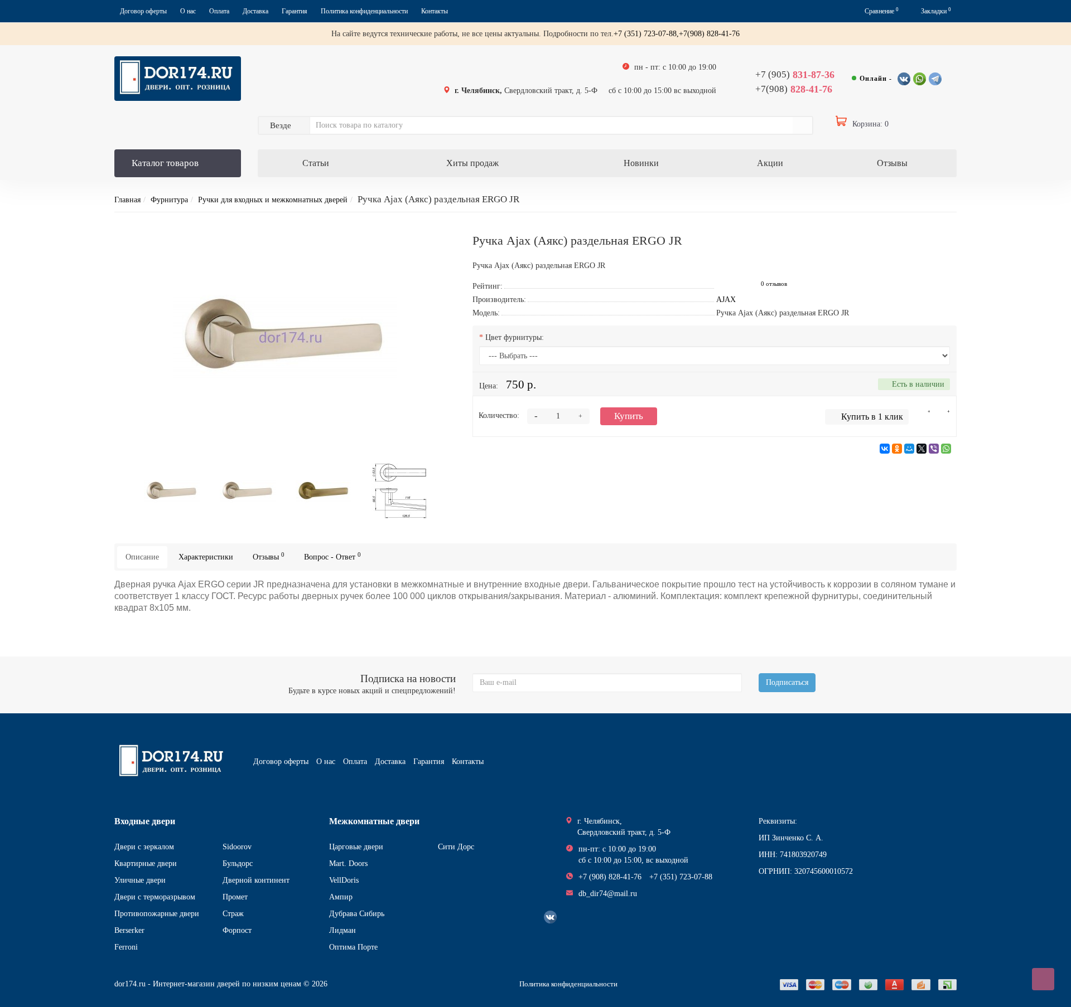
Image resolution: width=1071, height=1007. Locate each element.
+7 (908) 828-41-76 (609, 877)
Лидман (342, 930)
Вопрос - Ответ (332, 556)
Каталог (165, 163)
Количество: (499, 415)
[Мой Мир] (909, 449)
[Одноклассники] (897, 449)
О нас (188, 11)
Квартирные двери (145, 863)
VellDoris (344, 880)
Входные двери (144, 821)
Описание (142, 557)
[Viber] (934, 449)
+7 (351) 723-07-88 (680, 877)
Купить (628, 416)
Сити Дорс (456, 847)
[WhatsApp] (946, 449)
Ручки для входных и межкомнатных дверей (273, 200)
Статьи (315, 163)
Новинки (641, 163)
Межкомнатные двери (374, 821)
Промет (235, 897)
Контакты (434, 11)
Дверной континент (256, 880)
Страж (233, 913)
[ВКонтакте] (885, 449)
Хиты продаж (472, 163)
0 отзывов (774, 284)
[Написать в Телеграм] (935, 78)
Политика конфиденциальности (364, 11)
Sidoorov (237, 847)
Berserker (129, 930)
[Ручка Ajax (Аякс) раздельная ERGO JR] (285, 334)
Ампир (341, 897)
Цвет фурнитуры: (514, 337)
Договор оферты (143, 11)
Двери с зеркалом (144, 847)
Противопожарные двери (156, 913)
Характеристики (205, 557)
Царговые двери (356, 847)
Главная (127, 200)
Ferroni (126, 947)
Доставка (255, 11)
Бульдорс (238, 863)
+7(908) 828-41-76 (709, 34)
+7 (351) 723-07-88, (646, 34)
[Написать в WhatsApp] (919, 78)
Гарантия (294, 11)
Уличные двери (140, 880)
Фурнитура (169, 200)
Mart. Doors (348, 863)
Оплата (219, 11)
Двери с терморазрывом (154, 897)
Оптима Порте (353, 947)
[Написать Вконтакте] (904, 78)
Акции (770, 163)
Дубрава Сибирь (356, 913)
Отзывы (892, 163)
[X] (921, 449)
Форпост (237, 930)
